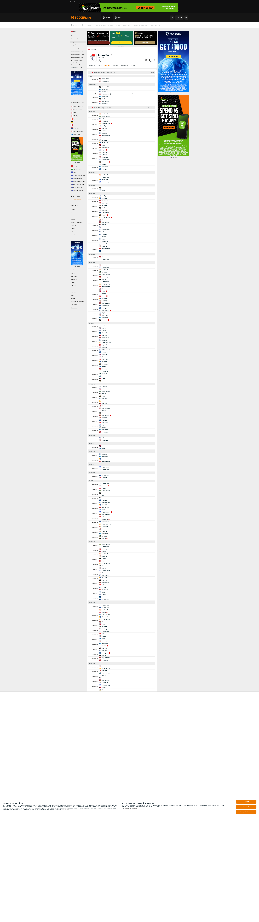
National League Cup (77, 57)
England (94, 49)
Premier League (75, 36)
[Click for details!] (121, 80)
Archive (133, 66)
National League (75, 48)
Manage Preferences (246, 812)
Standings (124, 66)
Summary (92, 66)
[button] (154, 60)
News (100, 66)
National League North (77, 51)
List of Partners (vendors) (129, 808)
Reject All (246, 806)
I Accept (246, 801)
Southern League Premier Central (76, 64)
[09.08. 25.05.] (126, 60)
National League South (77, 54)
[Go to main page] (82, 17)
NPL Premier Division (77, 60)
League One (74, 42)
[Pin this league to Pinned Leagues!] (111, 55)
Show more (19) (75, 67)
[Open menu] (186, 17)
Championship (75, 39)
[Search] (172, 17)
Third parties (65, 809)
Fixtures (115, 66)
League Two (74, 45)
